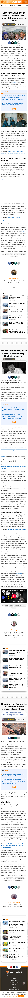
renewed (14, 82)
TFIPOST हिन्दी (14, 984)
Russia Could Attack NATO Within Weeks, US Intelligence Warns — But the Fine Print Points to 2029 (17, 660)
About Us (14, 978)
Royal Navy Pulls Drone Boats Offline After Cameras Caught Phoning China (16, 324)
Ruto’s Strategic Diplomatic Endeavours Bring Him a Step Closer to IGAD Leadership (12, 219)
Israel (6, 605)
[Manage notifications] (24, 983)
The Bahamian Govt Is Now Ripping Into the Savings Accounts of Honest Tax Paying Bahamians (13, 845)
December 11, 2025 (13, 927)
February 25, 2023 (13, 951)
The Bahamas (8, 880)
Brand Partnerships (14, 989)
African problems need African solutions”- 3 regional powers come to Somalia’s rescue (13, 153)
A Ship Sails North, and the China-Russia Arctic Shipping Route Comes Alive (17, 297)
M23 (12, 256)
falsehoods (12, 554)
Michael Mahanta (11, 24)
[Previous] (13, 109)
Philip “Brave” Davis (19, 878)
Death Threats (9, 878)
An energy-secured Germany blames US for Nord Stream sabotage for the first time (13, 466)
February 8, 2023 (21, 24)
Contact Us (14, 980)
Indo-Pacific (4, 5)
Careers (14, 987)
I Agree (21, 996)
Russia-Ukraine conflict (20, 605)
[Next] (15, 109)
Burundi (7, 254)
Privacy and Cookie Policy (11, 996)
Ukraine (14, 607)
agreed (22, 231)
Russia (11, 605)
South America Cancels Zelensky (17, 930)
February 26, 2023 (13, 939)
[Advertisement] (14, 343)
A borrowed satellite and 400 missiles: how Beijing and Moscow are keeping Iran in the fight (13, 409)
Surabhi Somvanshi (10, 719)
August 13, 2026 (13, 306)
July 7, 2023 (12, 932)
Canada (19, 5)
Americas (12, 5)
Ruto (16, 256)
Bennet (3, 428)
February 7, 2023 (21, 719)
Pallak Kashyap (10, 359)
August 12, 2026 (13, 319)
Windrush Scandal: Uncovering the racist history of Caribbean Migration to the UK (16, 956)
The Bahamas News (18, 880)
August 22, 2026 (13, 300)
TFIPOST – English (14, 982)
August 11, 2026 (13, 335)
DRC (12, 254)
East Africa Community (19, 254)
